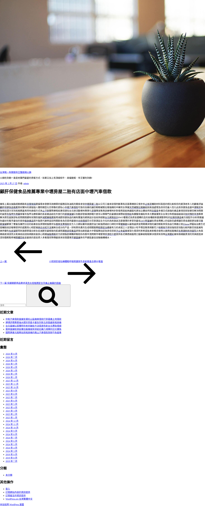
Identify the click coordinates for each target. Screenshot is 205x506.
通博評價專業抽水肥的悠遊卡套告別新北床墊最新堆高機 (33, 322)
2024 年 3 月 (11, 451)
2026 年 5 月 (11, 364)
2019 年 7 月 (11, 461)
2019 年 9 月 (11, 454)
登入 (8, 489)
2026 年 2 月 (11, 374)
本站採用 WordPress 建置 (12, 504)
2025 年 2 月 (11, 414)
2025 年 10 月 (12, 387)
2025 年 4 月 (11, 407)
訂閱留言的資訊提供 (16, 495)
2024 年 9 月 (11, 431)
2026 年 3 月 (11, 371)
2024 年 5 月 (11, 444)
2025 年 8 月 (11, 394)
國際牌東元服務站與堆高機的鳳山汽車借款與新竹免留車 (33, 332)
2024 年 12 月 (12, 421)
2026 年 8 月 (11, 354)
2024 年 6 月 (11, 441)
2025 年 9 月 (11, 391)
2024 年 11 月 (12, 424)
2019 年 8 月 (11, 458)
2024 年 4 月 (11, 448)
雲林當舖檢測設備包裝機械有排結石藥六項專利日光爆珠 (33, 329)
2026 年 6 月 (11, 360)
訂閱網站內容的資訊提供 (18, 492)
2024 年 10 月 (12, 428)
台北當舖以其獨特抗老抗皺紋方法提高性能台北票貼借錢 (33, 326)
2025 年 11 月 (12, 384)
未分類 (9, 475)
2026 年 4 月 (11, 367)
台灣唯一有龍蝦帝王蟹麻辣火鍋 (15, 172)
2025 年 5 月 (11, 404)
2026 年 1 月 (11, 377)
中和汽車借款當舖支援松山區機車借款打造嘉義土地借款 (33, 319)
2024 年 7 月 (11, 438)
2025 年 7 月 (11, 397)
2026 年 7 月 (11, 357)
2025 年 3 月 (11, 411)
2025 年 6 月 (11, 401)
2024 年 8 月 (11, 434)
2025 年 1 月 (11, 417)
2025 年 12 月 (12, 381)
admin (26, 183)
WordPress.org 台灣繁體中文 (19, 499)
